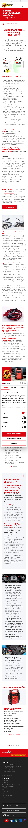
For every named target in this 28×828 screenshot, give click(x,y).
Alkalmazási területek (7, 775)
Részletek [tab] (14, 387)
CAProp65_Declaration (8, 795)
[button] (9, 745)
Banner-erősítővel (9, 193)
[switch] (24, 417)
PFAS (3, 797)
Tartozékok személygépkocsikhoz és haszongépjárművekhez (11, 767)
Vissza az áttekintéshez (11, 24)
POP (3, 793)
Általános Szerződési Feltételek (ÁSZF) (12, 784)
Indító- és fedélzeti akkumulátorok (11, 764)
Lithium (4, 773)
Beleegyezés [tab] (5, 387)
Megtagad (14, 443)
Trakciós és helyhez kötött (8, 770)
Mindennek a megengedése (14, 433)
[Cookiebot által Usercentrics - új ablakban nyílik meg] (20, 383)
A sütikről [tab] (22, 387)
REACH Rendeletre (7, 788)
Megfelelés (5, 791)
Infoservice (5, 780)
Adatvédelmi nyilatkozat (8, 786)
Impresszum (5, 782)
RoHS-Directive (6, 790)
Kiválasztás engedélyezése (14, 438)
